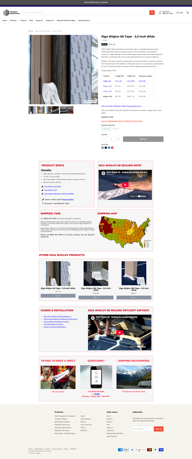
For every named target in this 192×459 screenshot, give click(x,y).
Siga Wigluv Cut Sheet (52, 186)
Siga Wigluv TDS (50, 190)
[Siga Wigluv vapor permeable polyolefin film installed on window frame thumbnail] (52, 110)
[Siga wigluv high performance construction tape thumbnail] (32, 110)
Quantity (104, 134)
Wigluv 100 (107, 86)
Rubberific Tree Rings (62, 431)
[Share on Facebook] (102, 147)
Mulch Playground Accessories (65, 416)
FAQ (31, 20)
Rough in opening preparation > (55, 327)
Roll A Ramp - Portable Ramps (65, 433)
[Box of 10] (115, 131)
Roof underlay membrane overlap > (57, 322)
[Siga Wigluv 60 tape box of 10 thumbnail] (41, 110)
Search (83, 416)
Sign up (159, 429)
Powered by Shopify (34, 453)
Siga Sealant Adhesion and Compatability (59, 194)
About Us (39, 20)
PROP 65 (84, 431)
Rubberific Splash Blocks (63, 428)
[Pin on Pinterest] (112, 147)
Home (4, 20)
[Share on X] (106, 147)
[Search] (152, 12)
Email (97, 394)
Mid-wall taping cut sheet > (54, 324)
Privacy (83, 428)
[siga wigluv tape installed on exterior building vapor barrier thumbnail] (67, 110)
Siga (105, 40)
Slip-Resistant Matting (62, 422)
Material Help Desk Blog (66, 20)
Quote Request (84, 20)
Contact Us (50, 20)
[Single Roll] (106, 131)
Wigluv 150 (107, 91)
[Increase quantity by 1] (118, 139)
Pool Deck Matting (61, 419)
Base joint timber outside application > (58, 316)
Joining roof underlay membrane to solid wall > (61, 319)
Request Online (68, 199)
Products (13, 20)
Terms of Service (86, 425)
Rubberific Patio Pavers (62, 425)
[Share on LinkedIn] (109, 147)
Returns (23, 20)
